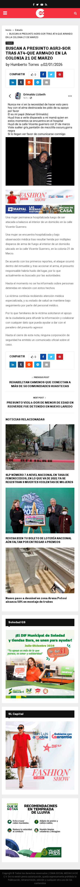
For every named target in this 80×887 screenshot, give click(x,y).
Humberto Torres (24, 64)
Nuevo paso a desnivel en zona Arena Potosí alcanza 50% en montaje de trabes (36, 600)
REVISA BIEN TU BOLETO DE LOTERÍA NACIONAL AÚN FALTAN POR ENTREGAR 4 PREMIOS (38, 540)
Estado (10, 43)
